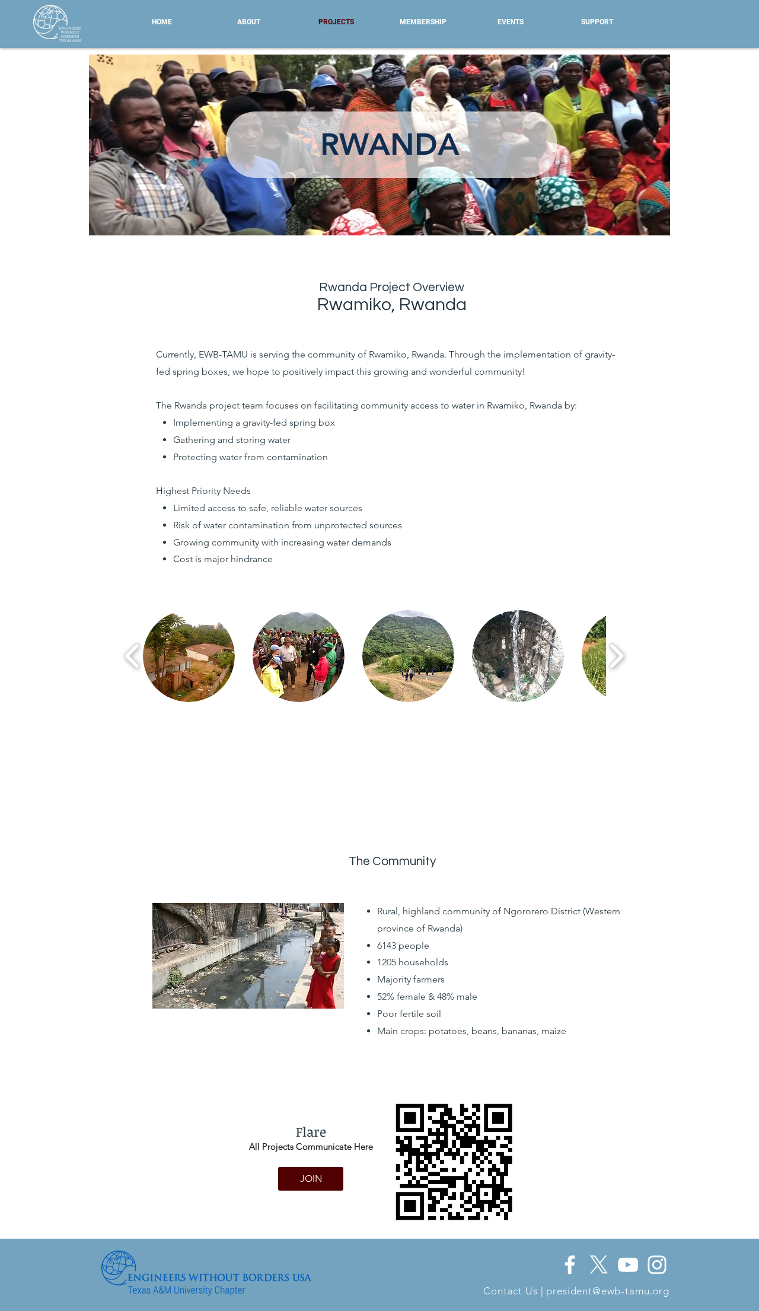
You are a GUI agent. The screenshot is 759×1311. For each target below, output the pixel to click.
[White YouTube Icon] (628, 1264)
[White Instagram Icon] (657, 1264)
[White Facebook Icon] (569, 1264)
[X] (598, 1264)
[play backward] (132, 656)
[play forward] (616, 656)
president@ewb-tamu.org (607, 1291)
